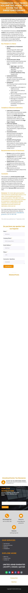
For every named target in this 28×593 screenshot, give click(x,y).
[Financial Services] (14, 545)
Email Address (7, 245)
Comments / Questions (9, 259)
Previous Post (14, 578)
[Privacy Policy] (14, 558)
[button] (14, 15)
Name (5, 231)
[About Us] (14, 556)
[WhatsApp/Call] (7, 516)
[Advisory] (14, 547)
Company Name (7, 238)
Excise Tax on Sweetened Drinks (16, 480)
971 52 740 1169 (12, 214)
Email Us (21, 519)
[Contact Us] (14, 560)
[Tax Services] (14, 543)
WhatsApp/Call (7, 519)
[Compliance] (14, 548)
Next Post (13, 582)
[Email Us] (21, 516)
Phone (5, 252)
